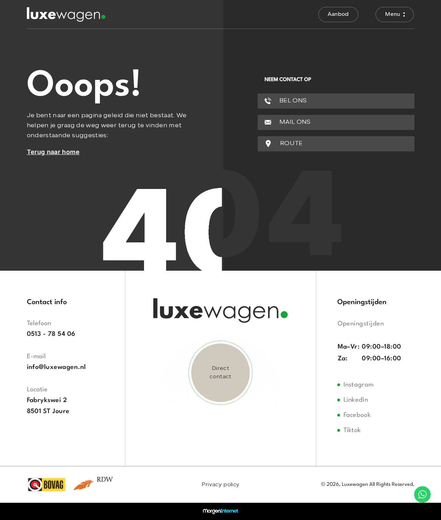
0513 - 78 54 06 (51, 334)
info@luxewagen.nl (56, 367)
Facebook (357, 415)
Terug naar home (53, 152)
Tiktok (352, 430)
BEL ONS (292, 101)
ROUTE (291, 143)
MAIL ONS (294, 122)
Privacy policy (220, 485)
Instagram (358, 385)
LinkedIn (355, 400)
